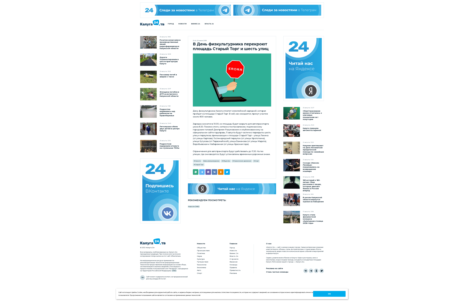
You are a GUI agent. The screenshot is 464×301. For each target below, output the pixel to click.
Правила (233, 267)
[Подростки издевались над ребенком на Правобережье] (148, 111)
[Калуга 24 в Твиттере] (321, 271)
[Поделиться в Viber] (208, 172)
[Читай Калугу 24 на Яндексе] (304, 68)
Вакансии (233, 262)
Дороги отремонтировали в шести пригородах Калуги (169, 60)
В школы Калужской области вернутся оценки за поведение (313, 200)
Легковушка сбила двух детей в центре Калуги (170, 129)
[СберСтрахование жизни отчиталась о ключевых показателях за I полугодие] (291, 113)
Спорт (257, 161)
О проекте (234, 259)
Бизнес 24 (195, 24)
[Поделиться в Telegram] (202, 172)
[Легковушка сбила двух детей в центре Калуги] (148, 129)
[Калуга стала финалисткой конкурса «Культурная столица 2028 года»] (291, 217)
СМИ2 (174, 271)
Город (171, 24)
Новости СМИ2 (193, 206)
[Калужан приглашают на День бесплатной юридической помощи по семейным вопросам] (291, 148)
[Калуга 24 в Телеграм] (187, 10)
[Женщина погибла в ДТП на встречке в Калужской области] (148, 94)
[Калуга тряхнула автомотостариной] (291, 130)
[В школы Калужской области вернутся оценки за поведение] (291, 200)
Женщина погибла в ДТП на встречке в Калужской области (169, 94)
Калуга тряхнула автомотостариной (312, 129)
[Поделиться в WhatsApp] (195, 172)
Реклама (233, 273)
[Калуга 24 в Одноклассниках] (316, 271)
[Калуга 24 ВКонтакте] (160, 190)
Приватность (235, 270)
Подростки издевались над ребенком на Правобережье (167, 112)
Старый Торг (199, 164)
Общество (226, 161)
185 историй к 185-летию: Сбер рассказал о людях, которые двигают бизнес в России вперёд (312, 185)
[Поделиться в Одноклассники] (221, 172)
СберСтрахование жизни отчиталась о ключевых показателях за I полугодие (312, 115)
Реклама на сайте (274, 268)
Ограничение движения (242, 161)
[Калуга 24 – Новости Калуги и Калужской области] (152, 23)
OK (329, 294)
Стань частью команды (277, 272)
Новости (182, 24)
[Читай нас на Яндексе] (232, 188)
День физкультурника (211, 161)
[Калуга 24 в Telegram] (311, 271)
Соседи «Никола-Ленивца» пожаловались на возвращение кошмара (311, 167)
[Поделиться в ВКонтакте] (214, 172)
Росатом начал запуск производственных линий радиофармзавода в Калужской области (170, 44)
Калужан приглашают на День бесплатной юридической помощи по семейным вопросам (313, 150)
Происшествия (203, 250)
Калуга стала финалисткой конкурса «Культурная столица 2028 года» (313, 219)
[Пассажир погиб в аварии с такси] (148, 77)
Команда (233, 265)
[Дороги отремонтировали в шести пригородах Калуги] (148, 59)
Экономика (201, 267)
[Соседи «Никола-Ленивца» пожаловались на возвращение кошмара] (291, 165)
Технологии (201, 265)
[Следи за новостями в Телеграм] (277, 10)
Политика (201, 253)
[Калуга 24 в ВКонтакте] (305, 271)
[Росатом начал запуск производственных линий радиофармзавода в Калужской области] (148, 42)
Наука (199, 256)
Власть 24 (209, 24)
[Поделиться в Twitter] (227, 172)
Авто (199, 270)
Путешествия (202, 262)
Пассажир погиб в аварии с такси (168, 76)
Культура (201, 259)
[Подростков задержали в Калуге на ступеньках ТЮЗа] (148, 146)
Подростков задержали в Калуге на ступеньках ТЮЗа (169, 146)
